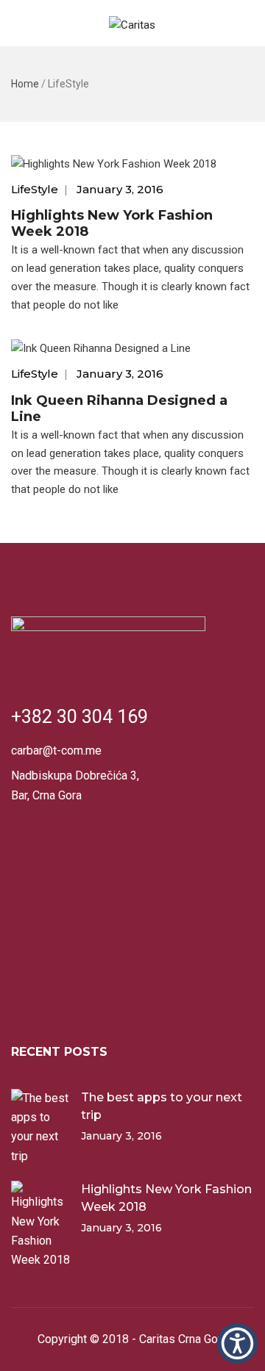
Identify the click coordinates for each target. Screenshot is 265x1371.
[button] (237, 1343)
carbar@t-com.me (56, 751)
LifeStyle (34, 189)
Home (25, 84)
